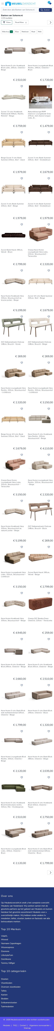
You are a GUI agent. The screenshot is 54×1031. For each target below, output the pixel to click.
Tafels (4, 990)
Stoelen (5, 979)
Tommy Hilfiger (8, 963)
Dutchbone (6, 959)
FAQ (15, 1025)
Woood (5, 939)
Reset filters (19, 22)
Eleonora (5, 951)
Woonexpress (8, 947)
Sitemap (27, 1028)
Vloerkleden (7, 983)
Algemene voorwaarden (39, 1025)
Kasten (4, 994)
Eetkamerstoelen (9, 1002)
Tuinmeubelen (7, 1006)
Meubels (6, 1025)
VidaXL (4, 936)
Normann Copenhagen (11, 943)
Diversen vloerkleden (11, 986)
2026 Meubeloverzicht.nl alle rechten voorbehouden (28, 1019)
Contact (23, 1025)
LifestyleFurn (7, 955)
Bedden (5, 998)
